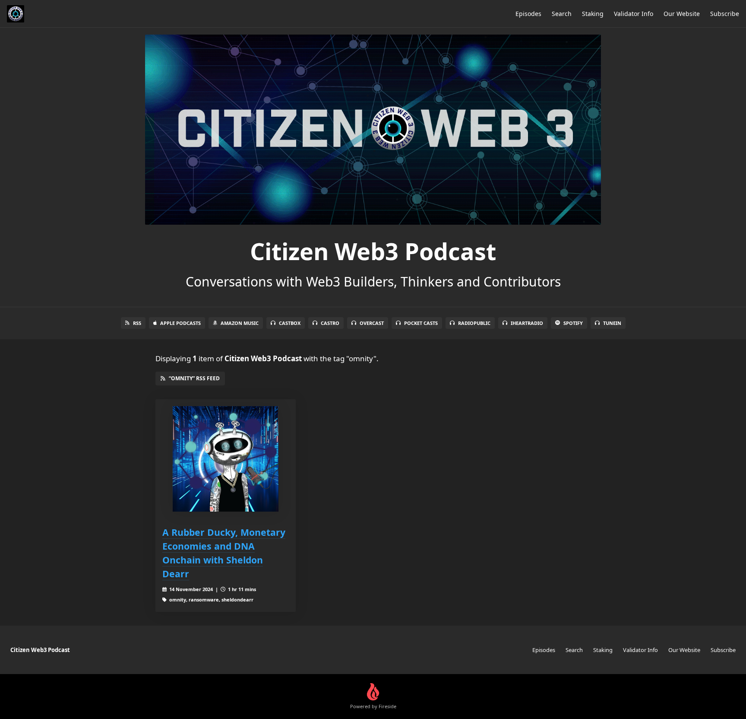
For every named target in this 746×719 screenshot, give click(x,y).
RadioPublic (474, 323)
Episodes (528, 14)
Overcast (372, 323)
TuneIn (612, 323)
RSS (137, 323)
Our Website (682, 14)
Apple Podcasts (180, 323)
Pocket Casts (421, 323)
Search (562, 14)
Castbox (289, 323)
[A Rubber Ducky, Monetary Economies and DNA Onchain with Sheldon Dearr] (225, 459)
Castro (330, 323)
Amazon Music (240, 323)
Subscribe (724, 14)
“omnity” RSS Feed (194, 378)
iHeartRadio (527, 323)
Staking (593, 14)
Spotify (573, 323)
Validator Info (633, 14)
